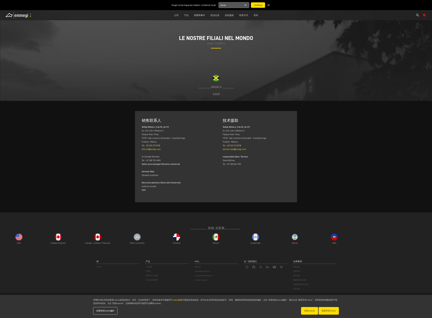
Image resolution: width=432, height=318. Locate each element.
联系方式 (243, 15)
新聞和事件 (199, 15)
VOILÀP (99, 267)
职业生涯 (215, 15)
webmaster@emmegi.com (204, 275)
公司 (176, 15)
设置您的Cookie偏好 (105, 311)
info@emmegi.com (201, 280)
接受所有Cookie (329, 311)
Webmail (198, 267)
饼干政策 (296, 275)
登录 (256, 15)
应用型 (148, 271)
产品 (186, 15)
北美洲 (216, 94)
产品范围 (149, 267)
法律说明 (296, 271)
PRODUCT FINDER (152, 275)
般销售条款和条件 (300, 280)
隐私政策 (296, 267)
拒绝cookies (309, 311)
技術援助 (229, 15)
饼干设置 (296, 289)
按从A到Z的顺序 (152, 280)
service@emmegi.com (202, 271)
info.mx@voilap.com (151, 149)
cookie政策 (177, 300)
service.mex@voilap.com (234, 149)
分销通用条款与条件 (300, 284)
